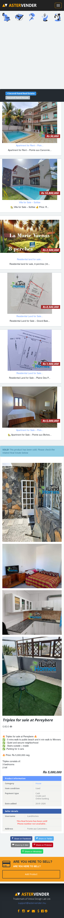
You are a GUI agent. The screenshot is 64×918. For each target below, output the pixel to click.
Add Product (31, 874)
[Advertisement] (32, 56)
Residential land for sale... (29, 259)
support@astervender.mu (32, 903)
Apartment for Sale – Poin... (29, 430)
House (38, 783)
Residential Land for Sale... (29, 316)
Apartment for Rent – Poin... (29, 145)
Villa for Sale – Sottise (29, 202)
